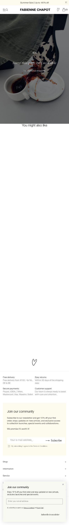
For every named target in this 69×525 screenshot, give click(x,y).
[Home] (35, 9)
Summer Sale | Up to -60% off (34, 3)
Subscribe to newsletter (50, 514)
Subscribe (56, 441)
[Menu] (5, 9)
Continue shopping (36, 71)
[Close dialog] (63, 484)
